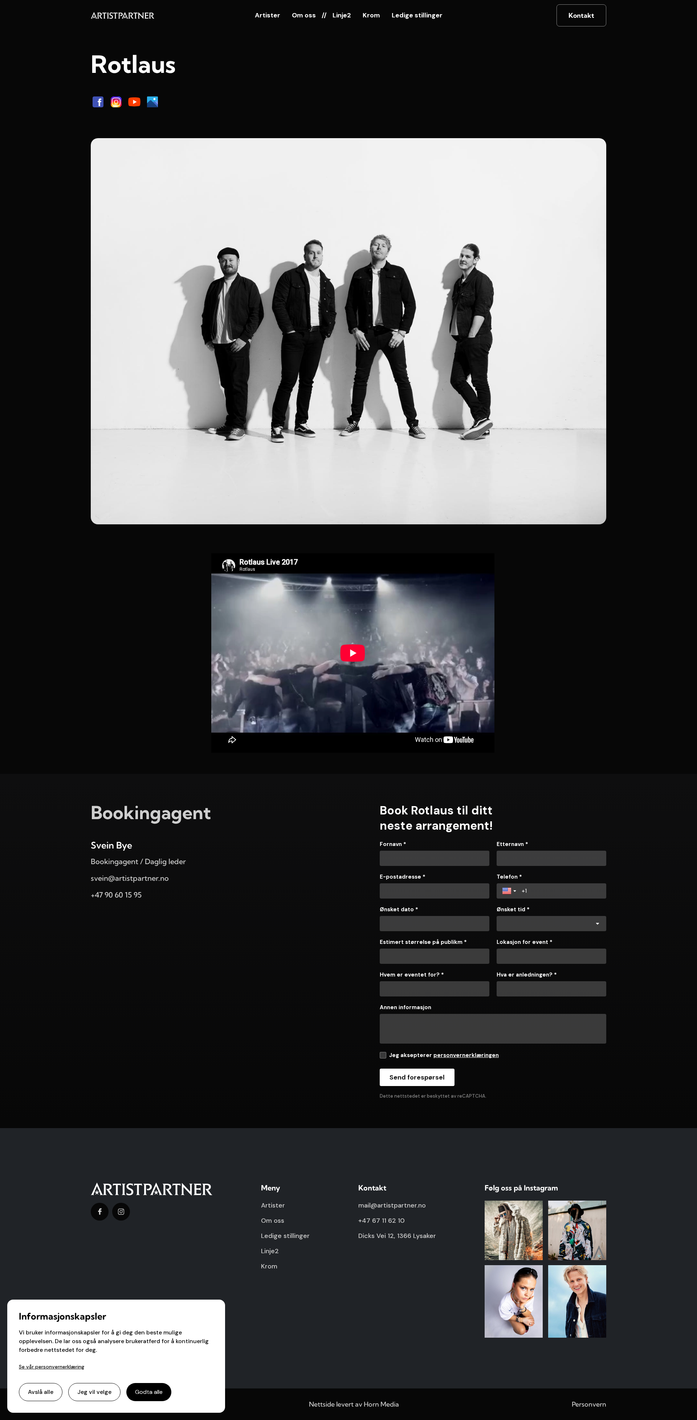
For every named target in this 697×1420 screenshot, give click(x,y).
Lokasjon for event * (525, 942)
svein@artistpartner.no (130, 878)
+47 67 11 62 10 (381, 1220)
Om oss (304, 15)
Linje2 (342, 15)
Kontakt (581, 15)
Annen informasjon (405, 1007)
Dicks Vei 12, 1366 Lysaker (397, 1235)
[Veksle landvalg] (510, 891)
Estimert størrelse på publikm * (423, 942)
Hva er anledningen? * (527, 974)
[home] (122, 15)
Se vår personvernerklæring (51, 1366)
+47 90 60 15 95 (116, 894)
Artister (267, 15)
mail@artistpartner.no (392, 1205)
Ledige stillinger (417, 15)
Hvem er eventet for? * (412, 974)
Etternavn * (512, 844)
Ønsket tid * (513, 909)
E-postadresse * (402, 876)
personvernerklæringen (466, 1055)
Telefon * (509, 876)
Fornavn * (393, 844)
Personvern (589, 1404)
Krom (371, 15)
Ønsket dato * (399, 909)
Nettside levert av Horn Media (354, 1404)
